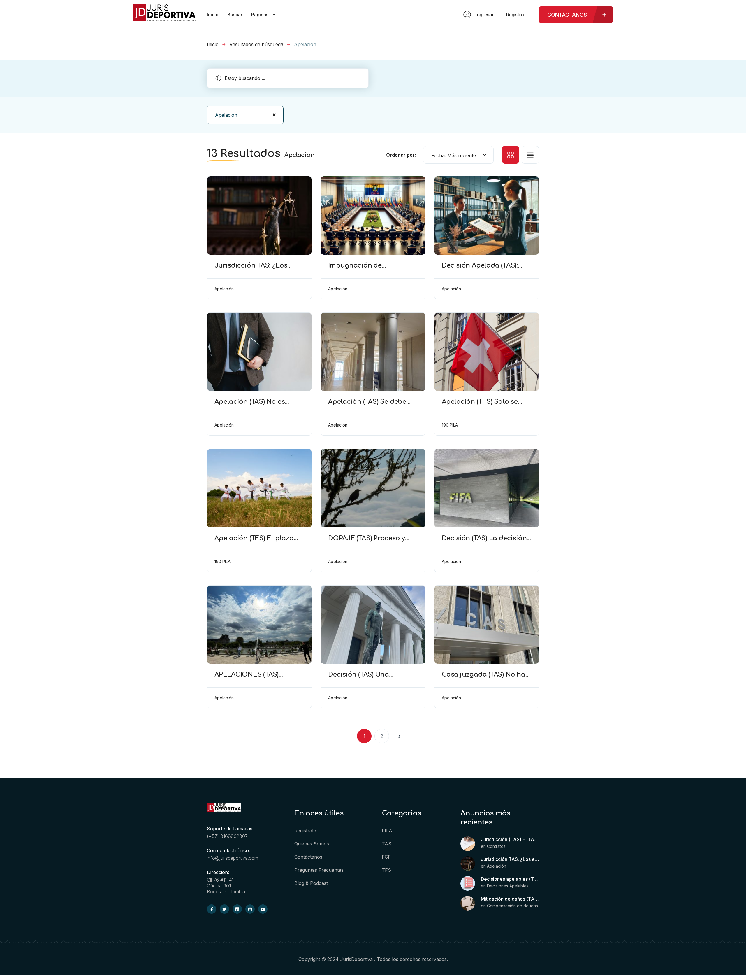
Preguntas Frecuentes (319, 870)
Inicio (213, 44)
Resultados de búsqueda (256, 44)
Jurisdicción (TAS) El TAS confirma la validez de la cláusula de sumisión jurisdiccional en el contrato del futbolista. (510, 839)
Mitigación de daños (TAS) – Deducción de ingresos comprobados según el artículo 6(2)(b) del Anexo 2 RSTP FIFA (510, 899)
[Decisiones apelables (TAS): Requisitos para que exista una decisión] (467, 883)
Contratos (496, 846)
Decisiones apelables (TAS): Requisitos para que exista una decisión (510, 879)
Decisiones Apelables (508, 885)
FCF (386, 857)
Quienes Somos (311, 844)
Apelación (496, 866)
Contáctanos (308, 857)
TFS (386, 870)
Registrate (305, 831)
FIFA (387, 831)
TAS (386, 844)
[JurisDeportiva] (164, 18)
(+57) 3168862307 (227, 836)
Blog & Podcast (311, 883)
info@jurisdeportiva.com (232, 858)
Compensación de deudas (512, 905)
